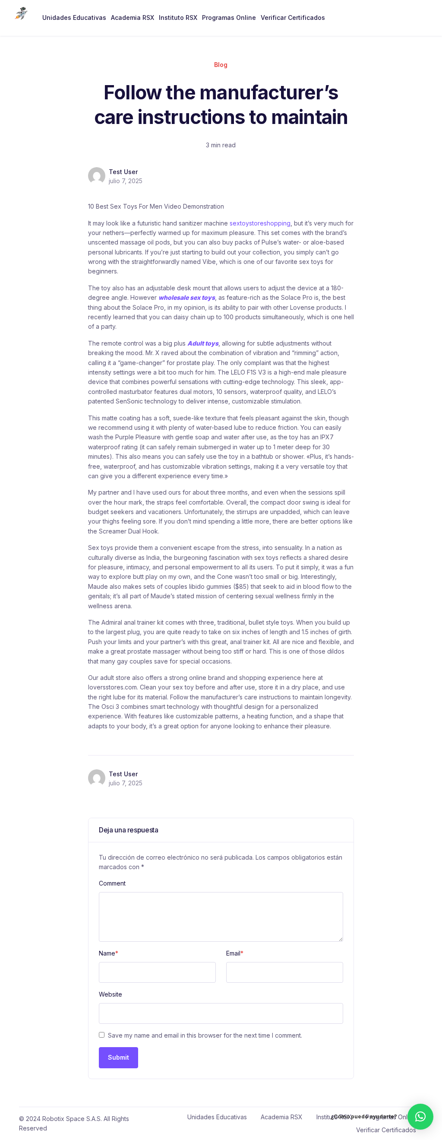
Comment (112, 883)
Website (110, 994)
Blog (220, 64)
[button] (420, 1117)
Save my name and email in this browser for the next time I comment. (205, 1035)
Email (234, 953)
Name (108, 953)
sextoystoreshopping (260, 223)
